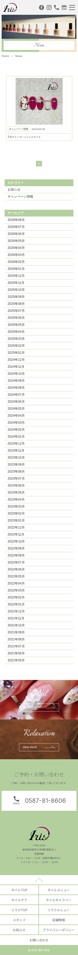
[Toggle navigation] (72, 7)
